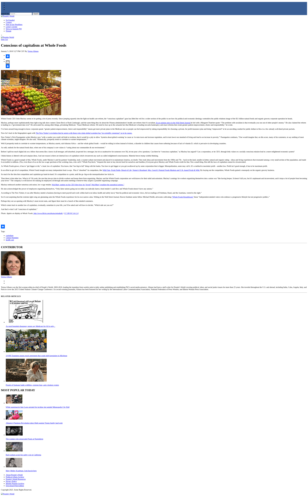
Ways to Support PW (14, 29)
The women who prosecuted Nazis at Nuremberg (24, 439)
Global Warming (12, 238)
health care (10, 240)
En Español (10, 20)
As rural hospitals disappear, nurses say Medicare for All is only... (30, 326)
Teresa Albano (33, 51)
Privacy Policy (11, 481)
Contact (9, 22)
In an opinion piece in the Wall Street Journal (173, 123)
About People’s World (14, 475)
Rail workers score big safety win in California (23, 455)
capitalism (9, 236)
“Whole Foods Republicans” (183, 197)
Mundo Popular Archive (15, 484)
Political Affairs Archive (15, 477)
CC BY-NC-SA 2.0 (71, 213)
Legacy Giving (11, 27)
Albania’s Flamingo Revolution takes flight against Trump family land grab (34, 423)
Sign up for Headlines (14, 24)
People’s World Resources (16, 479)
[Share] (156, 56)
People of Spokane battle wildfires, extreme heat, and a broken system (32, 385)
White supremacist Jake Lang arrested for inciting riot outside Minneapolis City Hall (37, 407)
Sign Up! (4, 39)
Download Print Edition (15, 486)
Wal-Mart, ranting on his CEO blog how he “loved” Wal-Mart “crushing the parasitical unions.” (88, 185)
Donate (8, 31)
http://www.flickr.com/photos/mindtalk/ (48, 213)
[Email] (156, 62)
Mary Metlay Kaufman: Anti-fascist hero (21, 471)
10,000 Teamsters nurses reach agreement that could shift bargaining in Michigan (36, 356)
